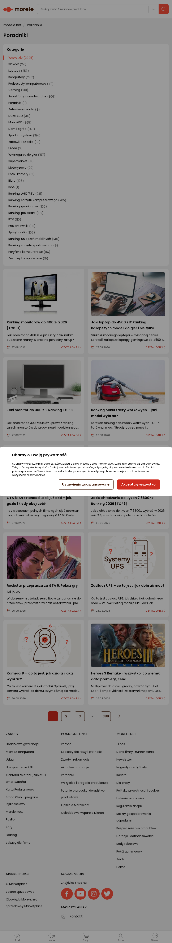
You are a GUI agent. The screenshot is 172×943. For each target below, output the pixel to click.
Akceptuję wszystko (138, 484)
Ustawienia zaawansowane (85, 484)
